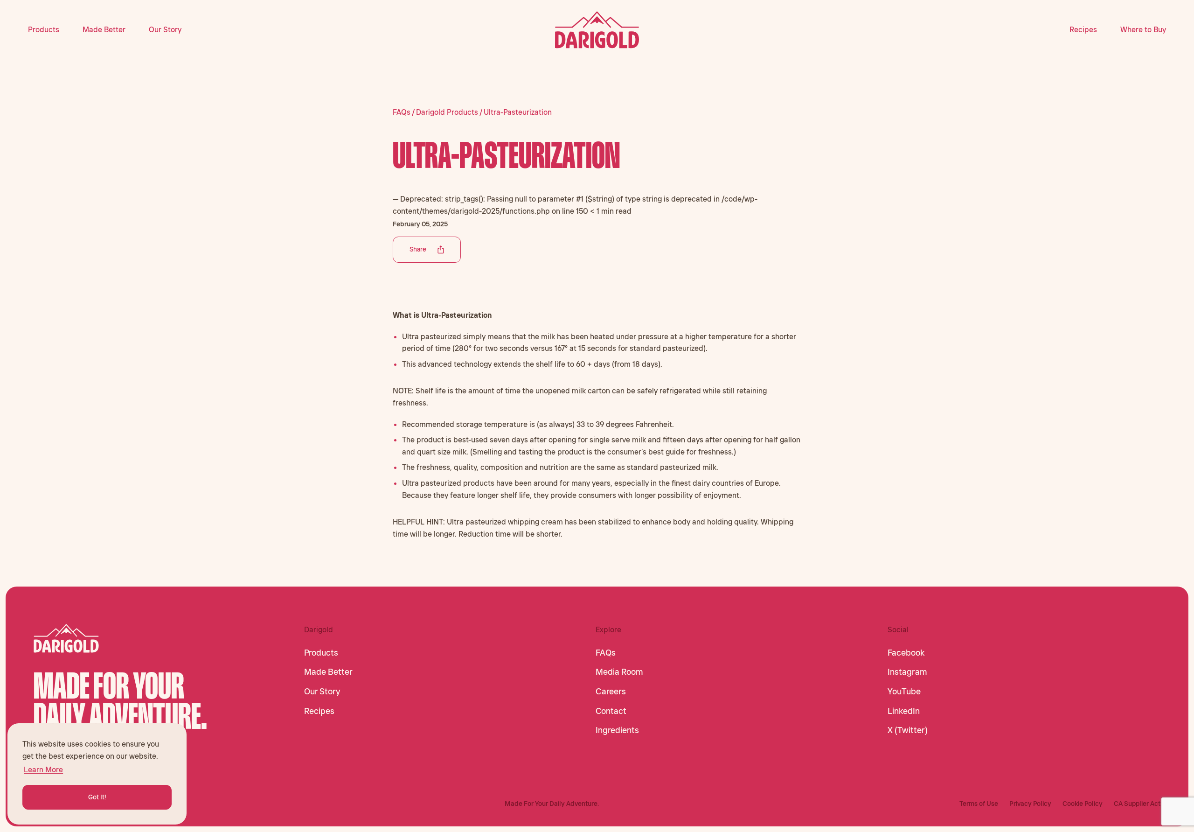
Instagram (907, 672)
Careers (611, 691)
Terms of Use (978, 803)
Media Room (619, 672)
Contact (611, 711)
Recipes (1083, 29)
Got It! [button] (97, 797)
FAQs (606, 653)
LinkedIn (904, 711)
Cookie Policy (1082, 803)
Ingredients (617, 730)
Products (43, 29)
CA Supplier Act (1137, 803)
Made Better (104, 29)
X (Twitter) (908, 730)
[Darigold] (597, 30)
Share (418, 249)
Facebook (906, 653)
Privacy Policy (1030, 803)
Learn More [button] (43, 769)
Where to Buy (1143, 29)
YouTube (904, 691)
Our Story (165, 29)
